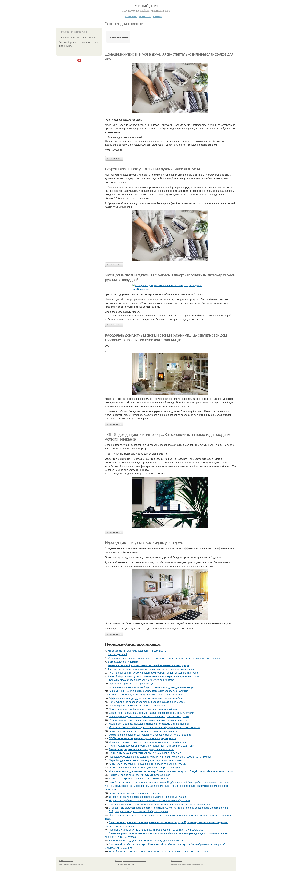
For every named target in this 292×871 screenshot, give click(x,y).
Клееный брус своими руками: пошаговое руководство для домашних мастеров (153, 672)
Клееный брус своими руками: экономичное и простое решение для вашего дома (154, 676)
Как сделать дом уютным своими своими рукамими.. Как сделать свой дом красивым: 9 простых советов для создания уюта (166, 337)
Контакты (118, 861)
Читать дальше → (114, 158)
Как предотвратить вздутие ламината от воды (135, 793)
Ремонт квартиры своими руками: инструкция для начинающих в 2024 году (151, 745)
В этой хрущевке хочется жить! (125, 661)
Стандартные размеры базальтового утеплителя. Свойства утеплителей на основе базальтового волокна (168, 807)
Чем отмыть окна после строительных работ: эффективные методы (147, 701)
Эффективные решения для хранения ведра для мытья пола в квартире (150, 734)
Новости (145, 16)
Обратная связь (176, 861)
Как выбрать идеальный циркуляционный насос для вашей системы (147, 764)
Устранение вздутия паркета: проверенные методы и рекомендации (147, 796)
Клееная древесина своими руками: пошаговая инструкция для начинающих (151, 669)
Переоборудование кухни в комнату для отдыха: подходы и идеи (145, 760)
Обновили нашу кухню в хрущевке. (78, 37)
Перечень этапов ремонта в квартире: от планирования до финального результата (156, 829)
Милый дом (146, 5)
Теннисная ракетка (118, 36)
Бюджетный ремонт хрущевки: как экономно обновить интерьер (145, 753)
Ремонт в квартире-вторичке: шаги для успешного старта (141, 749)
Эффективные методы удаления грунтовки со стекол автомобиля (146, 698)
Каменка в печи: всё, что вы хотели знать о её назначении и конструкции (148, 665)
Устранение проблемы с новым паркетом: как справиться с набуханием (149, 800)
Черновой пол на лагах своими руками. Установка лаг (139, 775)
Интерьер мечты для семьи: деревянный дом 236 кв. (137, 650)
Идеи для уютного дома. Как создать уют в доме (144, 542)
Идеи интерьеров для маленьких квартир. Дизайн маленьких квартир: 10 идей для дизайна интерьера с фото (171, 771)
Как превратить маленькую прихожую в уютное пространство (143, 731)
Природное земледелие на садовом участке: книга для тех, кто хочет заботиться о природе (160, 756)
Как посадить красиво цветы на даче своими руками (138, 778)
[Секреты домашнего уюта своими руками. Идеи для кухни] (170, 235)
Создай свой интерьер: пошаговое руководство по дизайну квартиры (148, 720)
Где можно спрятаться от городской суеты (132, 683)
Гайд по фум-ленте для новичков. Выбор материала (138, 811)
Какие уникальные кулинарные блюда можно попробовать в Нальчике (148, 691)
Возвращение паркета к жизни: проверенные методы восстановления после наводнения (159, 804)
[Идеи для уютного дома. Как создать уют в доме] (170, 594)
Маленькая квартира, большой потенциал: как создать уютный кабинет (149, 723)
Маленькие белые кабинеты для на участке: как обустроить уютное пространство (154, 727)
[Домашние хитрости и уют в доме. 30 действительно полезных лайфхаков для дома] (170, 88)
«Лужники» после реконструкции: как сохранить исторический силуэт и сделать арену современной (164, 658)
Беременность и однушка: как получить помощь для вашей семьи (146, 840)
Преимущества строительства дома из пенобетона (137, 705)
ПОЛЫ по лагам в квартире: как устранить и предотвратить (142, 738)
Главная (131, 16)
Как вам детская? (117, 654)
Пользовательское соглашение (134, 861)
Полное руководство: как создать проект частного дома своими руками (149, 716)
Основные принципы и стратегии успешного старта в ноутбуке (144, 767)
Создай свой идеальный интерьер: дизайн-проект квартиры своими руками (151, 712)
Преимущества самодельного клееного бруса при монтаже (141, 680)
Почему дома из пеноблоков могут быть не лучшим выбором (143, 709)
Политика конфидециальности (126, 864)
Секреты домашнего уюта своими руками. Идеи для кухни (152, 169)
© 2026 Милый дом (66, 861)
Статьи (157, 16)
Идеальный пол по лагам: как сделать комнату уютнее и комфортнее (148, 742)
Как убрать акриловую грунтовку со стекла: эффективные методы (146, 694)
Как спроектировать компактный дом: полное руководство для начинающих (151, 687)
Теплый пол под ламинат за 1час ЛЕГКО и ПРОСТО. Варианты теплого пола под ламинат (159, 851)
